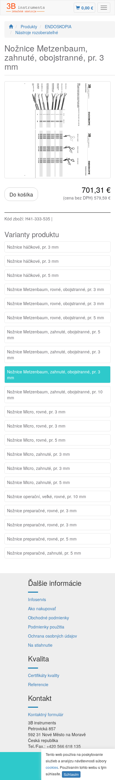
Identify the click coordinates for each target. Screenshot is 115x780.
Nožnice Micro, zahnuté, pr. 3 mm (38, 454)
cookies (52, 767)
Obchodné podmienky (48, 618)
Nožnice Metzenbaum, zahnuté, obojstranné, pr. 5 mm (53, 334)
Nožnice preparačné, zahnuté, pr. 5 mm (44, 553)
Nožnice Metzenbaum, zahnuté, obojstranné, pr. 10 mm (55, 394)
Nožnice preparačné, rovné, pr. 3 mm (42, 510)
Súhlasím (71, 774)
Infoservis (37, 599)
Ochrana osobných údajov (52, 636)
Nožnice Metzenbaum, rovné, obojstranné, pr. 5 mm (55, 317)
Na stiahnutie (40, 645)
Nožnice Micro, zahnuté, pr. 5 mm (38, 482)
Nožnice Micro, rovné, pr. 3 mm (36, 412)
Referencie (38, 684)
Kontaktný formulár (45, 714)
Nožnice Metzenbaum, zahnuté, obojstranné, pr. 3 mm (53, 354)
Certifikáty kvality (43, 675)
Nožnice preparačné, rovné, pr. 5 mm (42, 539)
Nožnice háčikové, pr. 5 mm (33, 275)
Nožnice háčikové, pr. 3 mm (33, 247)
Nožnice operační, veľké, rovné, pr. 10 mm (46, 496)
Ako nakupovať (42, 608)
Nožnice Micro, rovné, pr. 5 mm (36, 440)
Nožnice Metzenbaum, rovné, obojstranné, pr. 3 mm (55, 289)
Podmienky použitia (46, 627)
